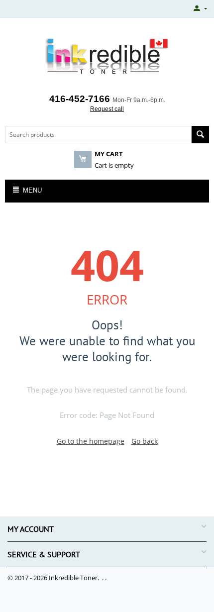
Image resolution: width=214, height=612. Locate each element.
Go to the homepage (90, 441)
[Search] (200, 134)
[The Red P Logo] (107, 56)
